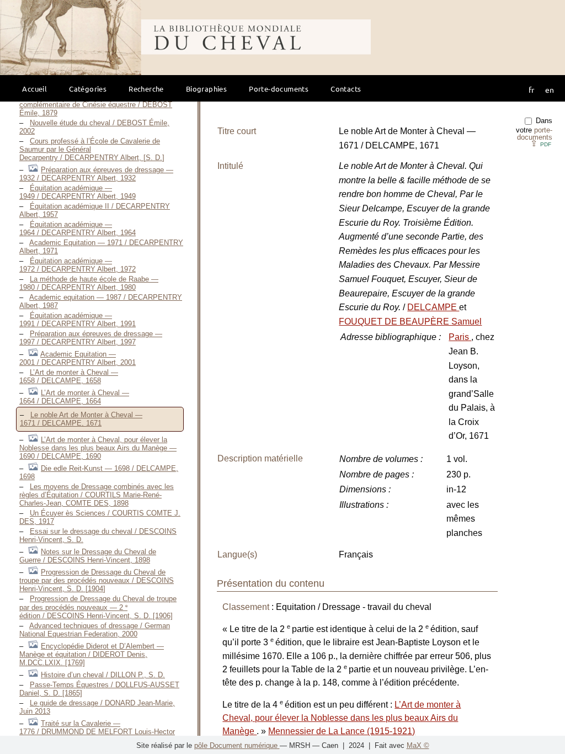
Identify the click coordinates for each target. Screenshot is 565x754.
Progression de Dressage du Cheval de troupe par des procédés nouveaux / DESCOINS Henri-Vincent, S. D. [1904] (96, 580)
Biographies (206, 88)
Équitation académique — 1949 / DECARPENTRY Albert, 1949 (77, 192)
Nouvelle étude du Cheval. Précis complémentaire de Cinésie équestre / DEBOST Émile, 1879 (95, 104)
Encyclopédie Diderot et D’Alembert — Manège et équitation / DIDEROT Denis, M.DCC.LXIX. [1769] (91, 654)
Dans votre (534, 128)
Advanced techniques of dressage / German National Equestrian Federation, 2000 (94, 630)
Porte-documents (278, 88)
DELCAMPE (433, 307)
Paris (460, 337)
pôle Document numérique (237, 745)
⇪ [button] (540, 143)
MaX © (418, 745)
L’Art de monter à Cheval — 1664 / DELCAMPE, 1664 (74, 397)
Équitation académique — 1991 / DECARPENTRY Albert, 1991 (77, 319)
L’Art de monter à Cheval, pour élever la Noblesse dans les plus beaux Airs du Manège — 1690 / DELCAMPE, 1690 (98, 448)
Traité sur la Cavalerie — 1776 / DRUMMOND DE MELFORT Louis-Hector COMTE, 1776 (97, 731)
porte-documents (534, 133)
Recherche (146, 88)
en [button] (549, 89)
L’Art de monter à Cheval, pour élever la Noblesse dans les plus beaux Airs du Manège (341, 718)
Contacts (346, 88)
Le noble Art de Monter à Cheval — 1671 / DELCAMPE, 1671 (81, 419)
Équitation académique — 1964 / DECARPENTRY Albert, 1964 (77, 228)
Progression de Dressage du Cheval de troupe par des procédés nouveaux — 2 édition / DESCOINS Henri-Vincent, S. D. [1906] (98, 607)
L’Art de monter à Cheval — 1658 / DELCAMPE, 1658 (68, 376)
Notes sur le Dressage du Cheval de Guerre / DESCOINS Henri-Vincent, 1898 (87, 556)
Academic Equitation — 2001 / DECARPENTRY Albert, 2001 (77, 358)
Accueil (34, 88)
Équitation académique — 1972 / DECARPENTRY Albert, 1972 (77, 265)
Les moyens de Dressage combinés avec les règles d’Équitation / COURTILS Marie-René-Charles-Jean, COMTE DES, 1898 (96, 494)
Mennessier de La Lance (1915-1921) (341, 731)
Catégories (87, 88)
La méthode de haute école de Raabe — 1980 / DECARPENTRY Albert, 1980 (88, 283)
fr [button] (531, 89)
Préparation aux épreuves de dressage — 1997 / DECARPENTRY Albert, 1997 (90, 338)
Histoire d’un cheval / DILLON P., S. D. (103, 675)
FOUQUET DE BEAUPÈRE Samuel (410, 321)
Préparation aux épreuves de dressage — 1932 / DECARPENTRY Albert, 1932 (96, 174)
